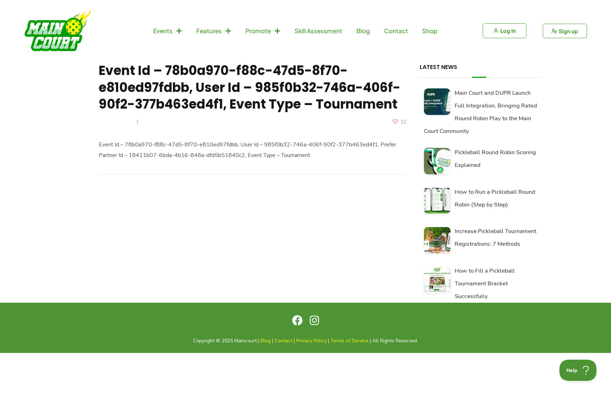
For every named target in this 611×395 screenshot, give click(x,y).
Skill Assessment (318, 31)
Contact (396, 31)
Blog (363, 31)
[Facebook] (297, 320)
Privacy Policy (311, 340)
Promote (258, 31)
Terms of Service (349, 340)
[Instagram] (314, 320)
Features (209, 31)
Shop (429, 31)
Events (163, 31)
